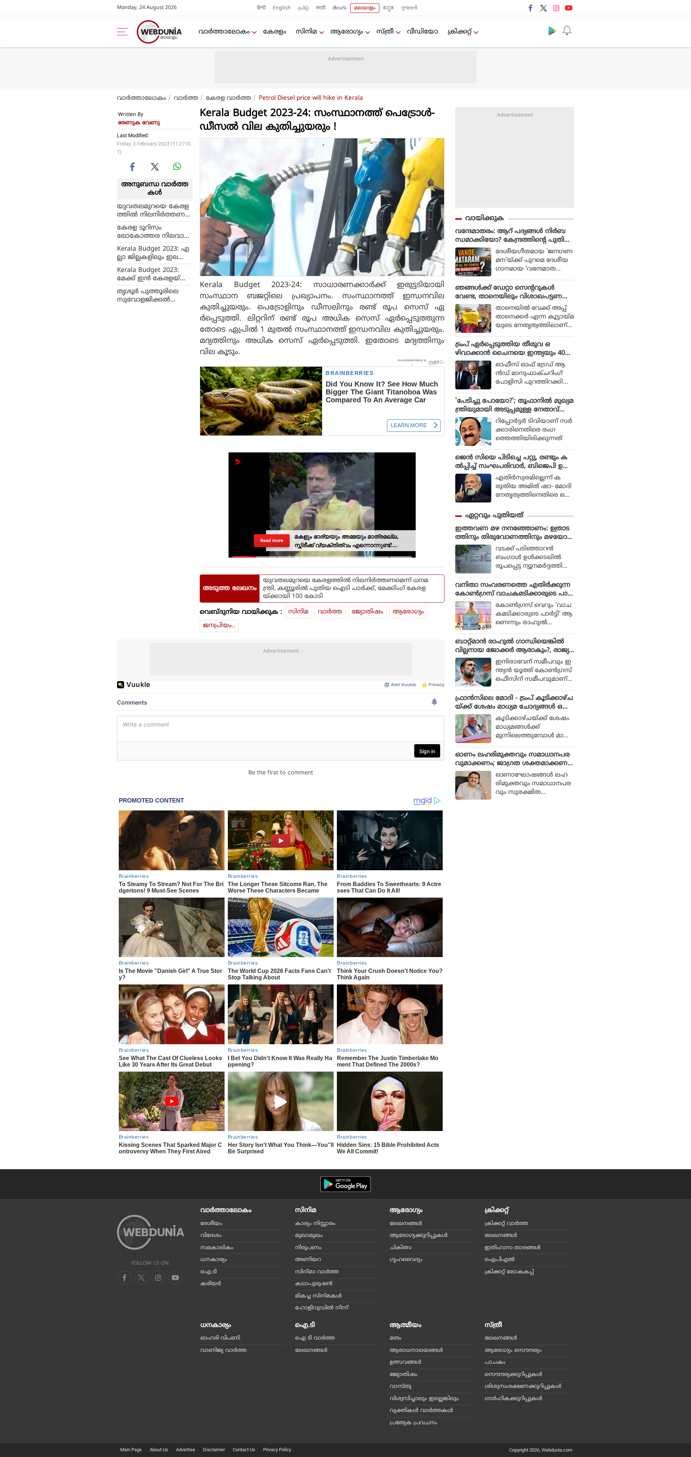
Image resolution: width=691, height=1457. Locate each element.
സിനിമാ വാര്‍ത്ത (317, 1272)
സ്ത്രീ (385, 32)
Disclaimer (214, 1449)
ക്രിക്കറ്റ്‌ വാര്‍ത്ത (506, 1223)
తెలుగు (340, 8)
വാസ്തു (400, 1386)
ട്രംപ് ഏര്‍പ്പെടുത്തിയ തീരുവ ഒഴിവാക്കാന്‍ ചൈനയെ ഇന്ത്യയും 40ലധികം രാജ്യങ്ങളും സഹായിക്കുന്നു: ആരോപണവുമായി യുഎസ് (512, 349)
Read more (271, 540)
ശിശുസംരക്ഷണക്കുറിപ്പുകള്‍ (523, 1386)
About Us (159, 1449)
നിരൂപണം (308, 1247)
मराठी (320, 8)
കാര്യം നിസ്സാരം (315, 1223)
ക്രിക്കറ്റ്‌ (459, 32)
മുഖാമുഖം (309, 1235)
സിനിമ (306, 32)
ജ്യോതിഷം (367, 612)
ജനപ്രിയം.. (219, 626)
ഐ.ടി (208, 1272)
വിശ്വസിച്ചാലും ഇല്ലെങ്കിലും (424, 1398)
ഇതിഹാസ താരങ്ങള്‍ (513, 1247)
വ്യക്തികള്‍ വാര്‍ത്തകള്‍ (421, 1410)
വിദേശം (211, 1235)
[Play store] (552, 30)
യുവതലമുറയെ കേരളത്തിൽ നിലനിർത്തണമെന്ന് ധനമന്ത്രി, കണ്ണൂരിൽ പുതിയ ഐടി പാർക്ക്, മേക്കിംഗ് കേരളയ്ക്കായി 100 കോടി (153, 210)
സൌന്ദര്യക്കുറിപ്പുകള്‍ (513, 1374)
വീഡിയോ (422, 32)
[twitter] (543, 8)
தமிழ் (303, 8)
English (282, 8)
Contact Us (244, 1449)
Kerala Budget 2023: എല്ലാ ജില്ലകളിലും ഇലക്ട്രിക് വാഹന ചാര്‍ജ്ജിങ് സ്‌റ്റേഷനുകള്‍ (154, 253)
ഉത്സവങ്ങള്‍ (405, 1362)
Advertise (185, 1449)
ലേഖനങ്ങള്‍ (406, 1223)
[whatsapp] (177, 166)
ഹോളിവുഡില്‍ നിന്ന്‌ (321, 1308)
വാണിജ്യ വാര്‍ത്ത (223, 1350)
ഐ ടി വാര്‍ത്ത (315, 1338)
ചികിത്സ (401, 1247)
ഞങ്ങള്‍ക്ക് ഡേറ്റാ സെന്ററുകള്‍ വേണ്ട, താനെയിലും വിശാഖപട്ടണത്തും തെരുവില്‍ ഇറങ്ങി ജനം (508, 292)
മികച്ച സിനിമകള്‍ (318, 1296)
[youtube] (568, 8)
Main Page (131, 1449)
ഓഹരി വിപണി (220, 1338)
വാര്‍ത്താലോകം (224, 32)
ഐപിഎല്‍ (500, 1259)
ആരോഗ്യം (346, 32)
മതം (396, 1338)
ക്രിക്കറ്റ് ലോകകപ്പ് (509, 1272)
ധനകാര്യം (213, 1259)
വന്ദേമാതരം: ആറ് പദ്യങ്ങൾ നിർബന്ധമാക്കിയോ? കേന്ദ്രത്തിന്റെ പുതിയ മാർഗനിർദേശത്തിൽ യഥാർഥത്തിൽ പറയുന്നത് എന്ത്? (513, 236)
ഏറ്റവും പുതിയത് (494, 515)
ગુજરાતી (409, 8)
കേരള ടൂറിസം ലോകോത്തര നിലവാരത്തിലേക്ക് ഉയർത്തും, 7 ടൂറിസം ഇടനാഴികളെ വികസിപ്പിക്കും (154, 231)
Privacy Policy (277, 1449)
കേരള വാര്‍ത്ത (228, 98)
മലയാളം (364, 8)
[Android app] (345, 1184)
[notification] (567, 30)
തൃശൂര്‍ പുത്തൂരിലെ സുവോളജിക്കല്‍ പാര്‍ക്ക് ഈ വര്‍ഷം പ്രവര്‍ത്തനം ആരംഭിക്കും (155, 295)
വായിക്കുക (484, 218)
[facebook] (530, 8)
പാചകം (495, 1362)
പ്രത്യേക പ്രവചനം (413, 1423)
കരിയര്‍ (210, 1284)
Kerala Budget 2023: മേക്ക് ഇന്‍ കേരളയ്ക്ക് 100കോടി (153, 274)
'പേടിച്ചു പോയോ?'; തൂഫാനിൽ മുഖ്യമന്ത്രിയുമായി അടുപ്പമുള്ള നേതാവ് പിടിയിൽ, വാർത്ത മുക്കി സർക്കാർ (514, 405)
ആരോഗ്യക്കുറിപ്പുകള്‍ (419, 1235)
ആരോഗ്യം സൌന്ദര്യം (513, 1350)
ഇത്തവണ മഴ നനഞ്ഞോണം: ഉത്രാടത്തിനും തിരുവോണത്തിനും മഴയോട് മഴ (513, 533)
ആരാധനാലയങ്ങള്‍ (416, 1350)
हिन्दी (261, 8)
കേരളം (274, 32)
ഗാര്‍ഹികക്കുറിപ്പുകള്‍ (513, 1398)
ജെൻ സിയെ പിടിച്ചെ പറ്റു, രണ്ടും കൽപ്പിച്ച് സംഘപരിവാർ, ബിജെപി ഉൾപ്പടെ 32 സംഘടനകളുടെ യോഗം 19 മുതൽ (512, 462)
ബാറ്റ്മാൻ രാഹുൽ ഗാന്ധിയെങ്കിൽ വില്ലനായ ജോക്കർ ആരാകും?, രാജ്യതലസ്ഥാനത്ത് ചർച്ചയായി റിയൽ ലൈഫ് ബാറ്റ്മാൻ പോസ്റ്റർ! (512, 646)
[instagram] (556, 8)
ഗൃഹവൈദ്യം (406, 1259)
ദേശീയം (211, 1223)
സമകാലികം (217, 1247)
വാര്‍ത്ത (186, 98)
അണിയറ (308, 1259)
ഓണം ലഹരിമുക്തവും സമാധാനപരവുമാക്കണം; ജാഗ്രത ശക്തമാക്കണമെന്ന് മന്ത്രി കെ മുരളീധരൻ (512, 759)
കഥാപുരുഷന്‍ (314, 1284)
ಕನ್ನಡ (388, 8)
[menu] (124, 31)
